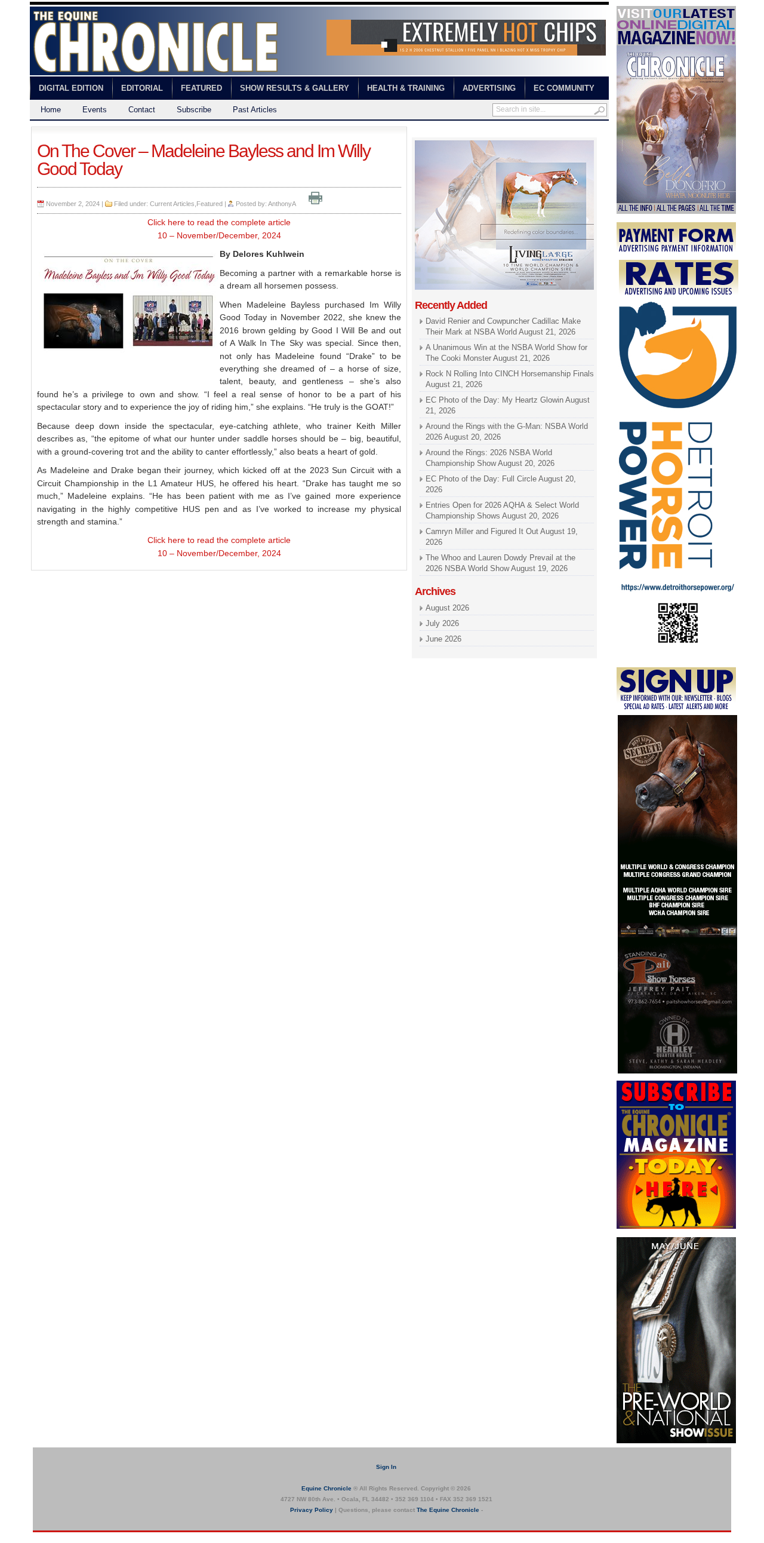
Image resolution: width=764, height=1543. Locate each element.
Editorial (142, 88)
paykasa (530, 131)
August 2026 (447, 607)
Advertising (489, 88)
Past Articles (255, 109)
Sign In (386, 1467)
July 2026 (442, 623)
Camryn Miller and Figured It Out (482, 531)
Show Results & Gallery (294, 88)
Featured (201, 88)
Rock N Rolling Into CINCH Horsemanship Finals (510, 373)
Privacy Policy (311, 1510)
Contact (141, 109)
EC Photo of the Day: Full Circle (481, 478)
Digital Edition (71, 88)
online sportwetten (482, 131)
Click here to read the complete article (219, 222)
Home (51, 109)
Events (94, 109)
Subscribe (194, 109)
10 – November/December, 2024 (219, 235)
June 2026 (443, 638)
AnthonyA (281, 203)
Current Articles (172, 203)
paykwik (42, 1537)
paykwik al (430, 131)
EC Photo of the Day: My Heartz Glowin (494, 399)
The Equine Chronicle (448, 1510)
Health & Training (406, 88)
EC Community (564, 88)
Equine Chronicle (326, 1488)
